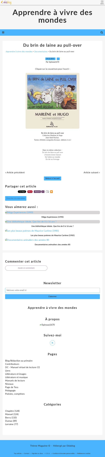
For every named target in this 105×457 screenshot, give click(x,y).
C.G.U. (48, 453)
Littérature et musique (16, 377)
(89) (11, 421)
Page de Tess (11, 387)
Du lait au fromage (52, 159)
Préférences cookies (83, 453)
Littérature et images (15, 374)
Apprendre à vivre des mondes (52, 16)
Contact (26, 453)
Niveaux (9, 384)
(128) (12, 411)
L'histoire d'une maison (52, 155)
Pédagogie (10, 391)
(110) (11, 418)
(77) (11, 424)
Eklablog (71, 446)
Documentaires (40, 51)
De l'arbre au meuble (52, 157)
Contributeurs (12, 364)
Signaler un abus (37, 453)
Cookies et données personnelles (64, 453)
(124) (12, 414)
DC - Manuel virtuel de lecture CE (22, 367)
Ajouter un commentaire (26, 268)
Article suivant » (92, 173)
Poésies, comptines (15, 394)
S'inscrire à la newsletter (15, 198)
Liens (7, 371)
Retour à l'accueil (52, 178)
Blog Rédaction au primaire (19, 361)
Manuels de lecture (15, 381)
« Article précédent (15, 173)
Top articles (18, 453)
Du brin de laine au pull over (52, 152)
